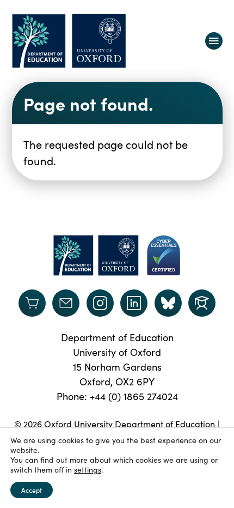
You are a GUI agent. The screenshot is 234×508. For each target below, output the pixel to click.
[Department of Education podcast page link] (201, 303)
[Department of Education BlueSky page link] (168, 303)
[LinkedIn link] (133, 303)
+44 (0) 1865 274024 (134, 396)
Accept (31, 490)
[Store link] (32, 303)
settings (87, 470)
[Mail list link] (65, 303)
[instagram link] (100, 303)
